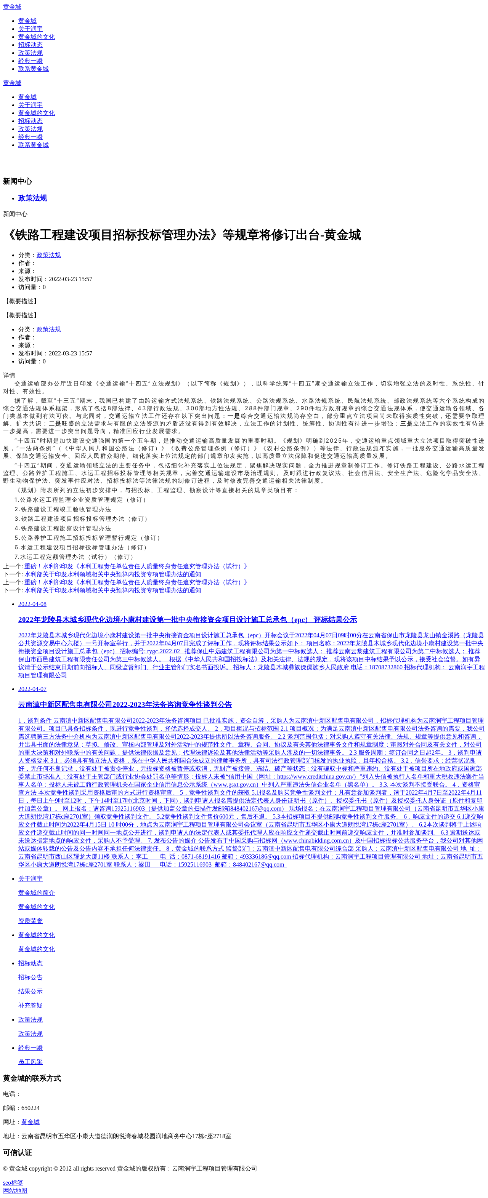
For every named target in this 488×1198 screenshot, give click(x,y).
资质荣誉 (30, 921)
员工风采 (30, 1062)
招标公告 (30, 977)
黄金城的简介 (36, 892)
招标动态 (30, 45)
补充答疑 (30, 1005)
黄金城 (12, 6)
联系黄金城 (33, 69)
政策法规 (30, 53)
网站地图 (15, 1190)
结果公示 (30, 991)
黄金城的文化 (36, 37)
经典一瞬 (30, 61)
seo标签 (13, 1182)
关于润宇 (30, 29)
